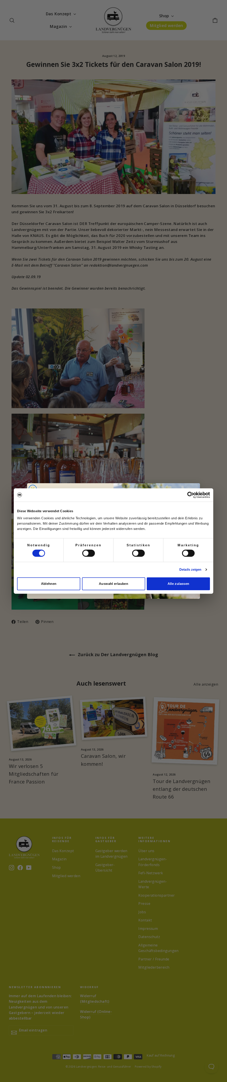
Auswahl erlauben (113, 584)
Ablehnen (49, 584)
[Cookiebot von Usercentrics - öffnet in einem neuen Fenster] (190, 495)
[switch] (88, 553)
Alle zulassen (178, 584)
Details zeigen (190, 569)
